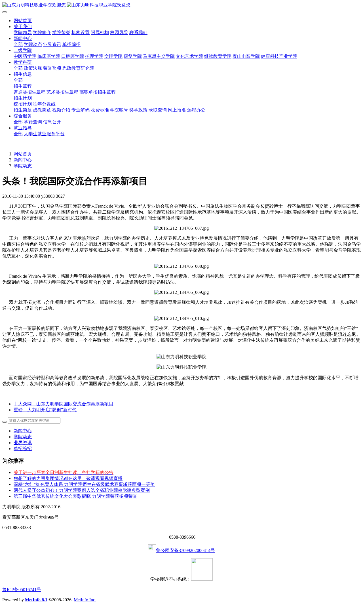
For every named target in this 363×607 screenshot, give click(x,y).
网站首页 (23, 20)
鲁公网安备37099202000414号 (185, 550)
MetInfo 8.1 (36, 599)
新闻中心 (23, 159)
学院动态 (23, 165)
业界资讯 (23, 442)
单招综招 (23, 448)
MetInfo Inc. (85, 599)
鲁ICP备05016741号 (21, 589)
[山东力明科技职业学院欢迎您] (181, 5)
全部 (18, 44)
